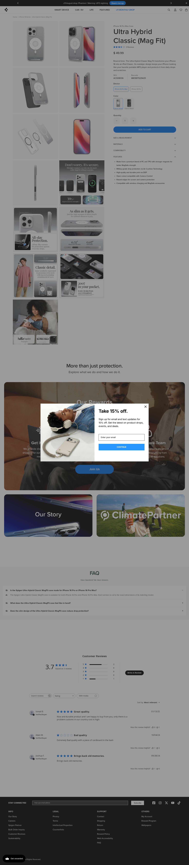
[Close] (145, 407)
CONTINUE (121, 447)
